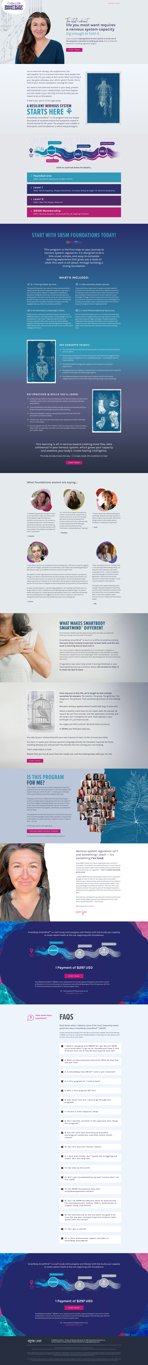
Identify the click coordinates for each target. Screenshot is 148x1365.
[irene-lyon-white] (34, 1339)
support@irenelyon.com (74, 993)
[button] (74, 177)
